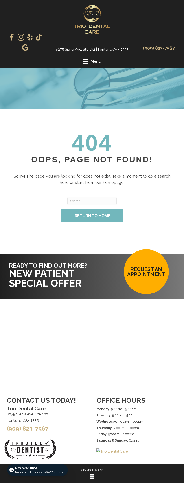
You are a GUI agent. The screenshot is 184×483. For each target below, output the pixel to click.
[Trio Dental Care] (112, 451)
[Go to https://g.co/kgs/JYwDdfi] (25, 48)
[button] (146, 271)
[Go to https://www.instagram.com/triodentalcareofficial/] (21, 38)
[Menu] (92, 476)
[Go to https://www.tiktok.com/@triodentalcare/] (38, 37)
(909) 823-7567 (159, 48)
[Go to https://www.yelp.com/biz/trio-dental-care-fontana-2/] (29, 38)
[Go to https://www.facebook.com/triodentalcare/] (12, 37)
